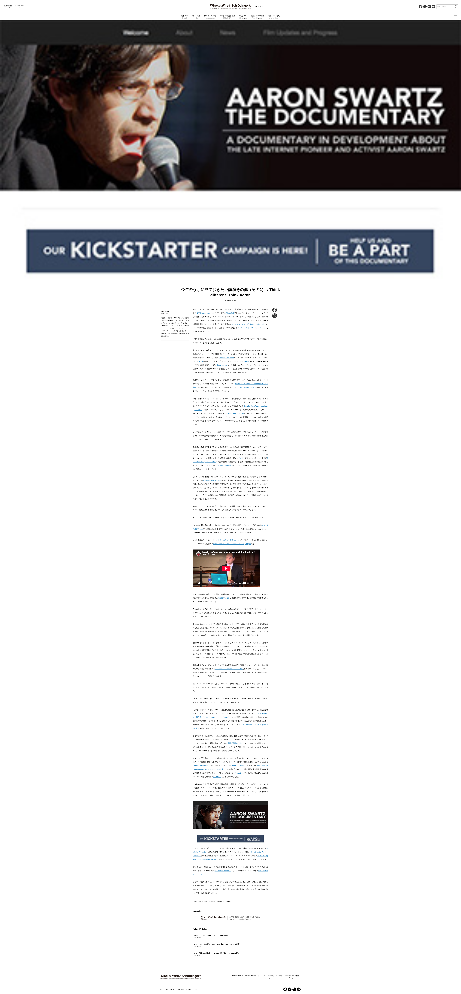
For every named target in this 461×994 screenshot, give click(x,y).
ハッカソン (217, 777)
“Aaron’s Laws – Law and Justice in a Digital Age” (232, 544)
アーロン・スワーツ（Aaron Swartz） (252, 328)
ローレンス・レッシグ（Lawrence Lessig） (248, 324)
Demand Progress (247, 387)
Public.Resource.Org (236, 413)
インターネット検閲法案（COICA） (229, 669)
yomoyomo (165, 311)
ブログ (240, 458)
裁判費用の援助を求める (212, 480)
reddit (200, 361)
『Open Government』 (201, 765)
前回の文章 (230, 313)
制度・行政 (202, 901)
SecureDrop (239, 773)
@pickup (212, 901)
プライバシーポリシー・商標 (272, 977)
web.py (246, 361)
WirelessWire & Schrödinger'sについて (245, 977)
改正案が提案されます (234, 743)
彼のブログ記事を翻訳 (224, 465)
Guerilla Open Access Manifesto (256, 406)
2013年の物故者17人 (223, 871)
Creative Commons (226, 358)
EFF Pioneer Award (204, 313)
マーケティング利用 (292, 977)
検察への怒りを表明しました (229, 540)
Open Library (222, 365)
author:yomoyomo (224, 901)
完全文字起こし (224, 598)
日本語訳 (198, 410)
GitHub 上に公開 (237, 765)
